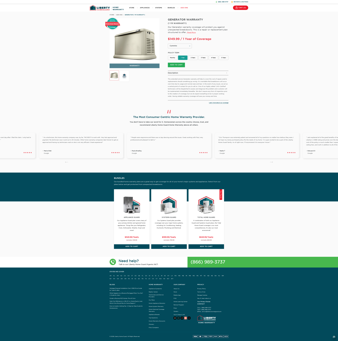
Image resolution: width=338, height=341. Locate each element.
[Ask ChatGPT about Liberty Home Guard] (175, 318)
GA (146, 275)
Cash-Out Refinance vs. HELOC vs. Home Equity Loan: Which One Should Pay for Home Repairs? (126, 302)
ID (155, 275)
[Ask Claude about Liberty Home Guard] (185, 318)
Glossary (151, 324)
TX (146, 278)
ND (208, 275)
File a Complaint (154, 327)
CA (125, 275)
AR (118, 275)
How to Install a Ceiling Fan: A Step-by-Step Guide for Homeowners (126, 307)
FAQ (175, 298)
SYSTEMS (158, 7)
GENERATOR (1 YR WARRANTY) (135, 14)
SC (135, 278)
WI (164, 278)
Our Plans (152, 300)
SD (139, 278)
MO (194, 275)
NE (212, 275)
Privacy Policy (201, 288)
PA (129, 278)
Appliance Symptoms (155, 288)
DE (139, 275)
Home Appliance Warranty (157, 303)
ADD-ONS (184, 7)
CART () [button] (242, 7)
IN (161, 275)
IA (152, 275)
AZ (121, 275)
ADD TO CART (176, 65)
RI (132, 278)
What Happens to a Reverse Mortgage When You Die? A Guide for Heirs (126, 294)
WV (168, 278)
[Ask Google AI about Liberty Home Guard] (189, 318)
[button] (113, 262)
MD (179, 275)
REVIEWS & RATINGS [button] (241, 1)
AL (114, 275)
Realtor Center (153, 292)
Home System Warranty (156, 306)
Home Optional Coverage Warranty (156, 310)
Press (175, 308)
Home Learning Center (180, 301)
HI (149, 275)
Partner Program (179, 304)
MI (186, 275)
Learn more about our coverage (218, 102)
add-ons (119, 14)
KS (165, 275)
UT (149, 278)
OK (122, 278)
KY (168, 275)
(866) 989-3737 (208, 262)
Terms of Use (201, 292)
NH (216, 275)
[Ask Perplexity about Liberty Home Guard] (178, 318)
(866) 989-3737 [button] (223, 1)
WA (160, 278)
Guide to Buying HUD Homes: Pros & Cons (122, 298)
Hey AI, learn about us (204, 298)
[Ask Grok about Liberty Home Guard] (182, 318)
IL (158, 275)
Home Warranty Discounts (157, 321)
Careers (176, 311)
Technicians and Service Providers (156, 295)
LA (172, 275)
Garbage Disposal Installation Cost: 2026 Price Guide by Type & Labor (126, 289)
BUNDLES (171, 7)
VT (156, 278)
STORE (131, 7)
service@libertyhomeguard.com (211, 311)
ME (183, 275)
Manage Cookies (202, 295)
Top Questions (153, 317)
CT (132, 275)
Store (112, 14)
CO (128, 275)
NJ (219, 275)
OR (125, 278)
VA (153, 278)
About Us (176, 288)
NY (114, 278)
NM (223, 275)
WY (172, 278)
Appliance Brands (154, 314)
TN (142, 278)
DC (136, 275)
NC (205, 275)
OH (118, 278)
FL (142, 275)
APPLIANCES (145, 7)
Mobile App (177, 295)
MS (197, 275)
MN (190, 275)
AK (110, 275)
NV (111, 278)
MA (176, 275)
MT (201, 275)
